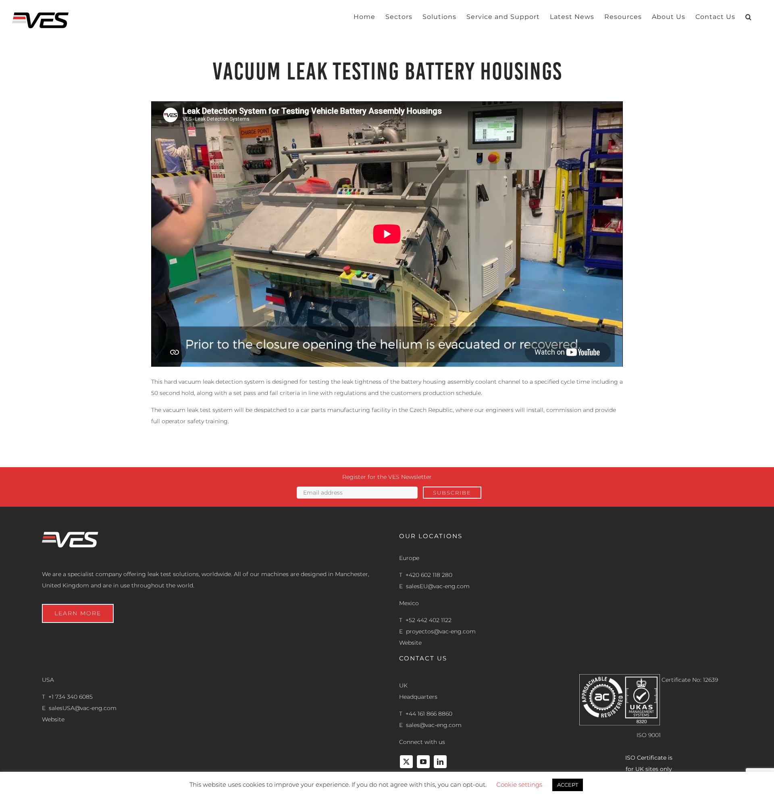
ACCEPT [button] (567, 784)
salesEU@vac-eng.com (438, 586)
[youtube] (423, 761)
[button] (748, 17)
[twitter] (406, 761)
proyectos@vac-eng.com (441, 631)
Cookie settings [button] (519, 784)
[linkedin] (440, 761)
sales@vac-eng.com (434, 725)
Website (410, 642)
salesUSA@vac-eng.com (83, 708)
